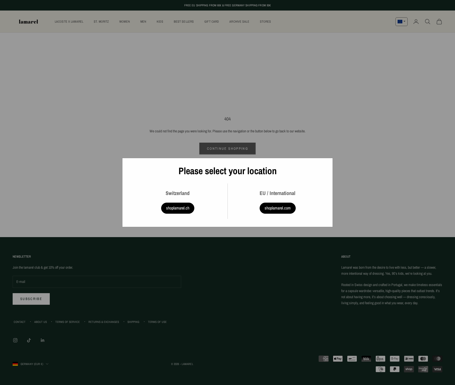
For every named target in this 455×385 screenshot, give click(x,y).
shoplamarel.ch (177, 208)
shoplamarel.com (278, 208)
